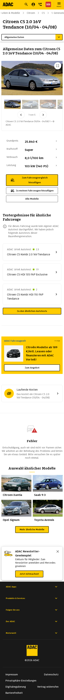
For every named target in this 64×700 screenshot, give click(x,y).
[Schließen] (58, 551)
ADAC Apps (11, 587)
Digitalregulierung (15, 686)
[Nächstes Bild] (43, 114)
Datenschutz (51, 674)
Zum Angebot (32, 367)
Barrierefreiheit (14, 692)
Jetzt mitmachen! (29, 573)
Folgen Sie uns (13, 610)
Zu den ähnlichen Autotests (32, 311)
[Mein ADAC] (33, 4)
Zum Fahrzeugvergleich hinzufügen (35, 180)
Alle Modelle (32, 198)
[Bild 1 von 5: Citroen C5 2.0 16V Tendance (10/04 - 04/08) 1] (12, 104)
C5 (43, 12)
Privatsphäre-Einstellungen (20, 680)
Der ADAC (10, 621)
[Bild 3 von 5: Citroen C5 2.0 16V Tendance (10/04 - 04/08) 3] (48, 104)
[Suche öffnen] (26, 4)
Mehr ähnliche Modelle (32, 529)
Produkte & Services (15, 598)
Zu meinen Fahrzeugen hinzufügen (35, 190)
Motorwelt (11, 633)
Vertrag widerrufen (48, 686)
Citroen (31, 12)
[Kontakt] (40, 4)
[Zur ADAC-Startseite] (8, 4)
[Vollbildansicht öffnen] (57, 65)
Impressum (11, 674)
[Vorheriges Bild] (21, 114)
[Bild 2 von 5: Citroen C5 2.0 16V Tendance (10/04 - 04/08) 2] (30, 104)
